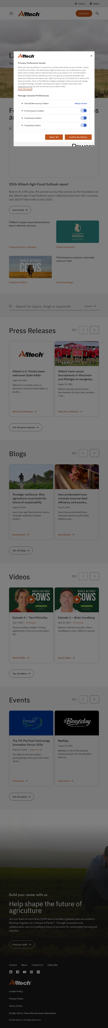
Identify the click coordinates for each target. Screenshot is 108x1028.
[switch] (84, 110)
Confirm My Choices (78, 137)
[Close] (91, 56)
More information (25, 89)
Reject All (54, 137)
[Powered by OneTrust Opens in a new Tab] (82, 144)
